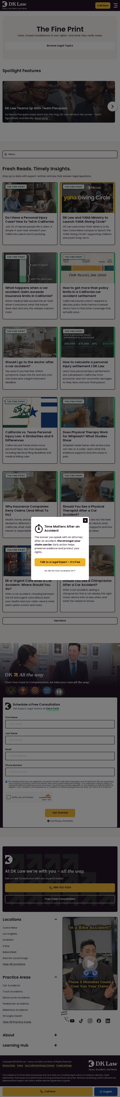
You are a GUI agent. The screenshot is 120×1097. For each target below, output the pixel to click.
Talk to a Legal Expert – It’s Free (60, 562)
